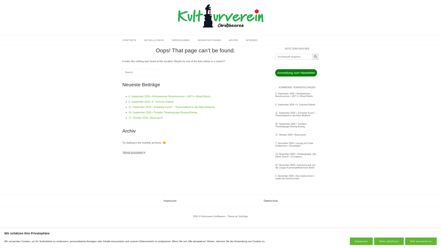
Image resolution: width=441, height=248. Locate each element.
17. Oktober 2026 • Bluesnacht (146, 117)
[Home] (220, 30)
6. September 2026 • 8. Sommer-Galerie (151, 101)
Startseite (129, 40)
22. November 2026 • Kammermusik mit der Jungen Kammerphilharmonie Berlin (295, 166)
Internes (252, 40)
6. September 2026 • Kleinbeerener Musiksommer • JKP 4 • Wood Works (170, 96)
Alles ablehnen (389, 241)
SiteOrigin (243, 216)
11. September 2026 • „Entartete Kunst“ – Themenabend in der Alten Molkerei (172, 107)
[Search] (151, 73)
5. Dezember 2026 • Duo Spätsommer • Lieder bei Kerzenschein (295, 177)
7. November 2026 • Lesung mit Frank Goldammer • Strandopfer (294, 144)
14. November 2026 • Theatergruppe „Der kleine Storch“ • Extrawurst (295, 155)
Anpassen (361, 241)
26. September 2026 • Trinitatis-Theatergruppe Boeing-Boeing (163, 112)
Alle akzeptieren (421, 241)
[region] (220, 238)
